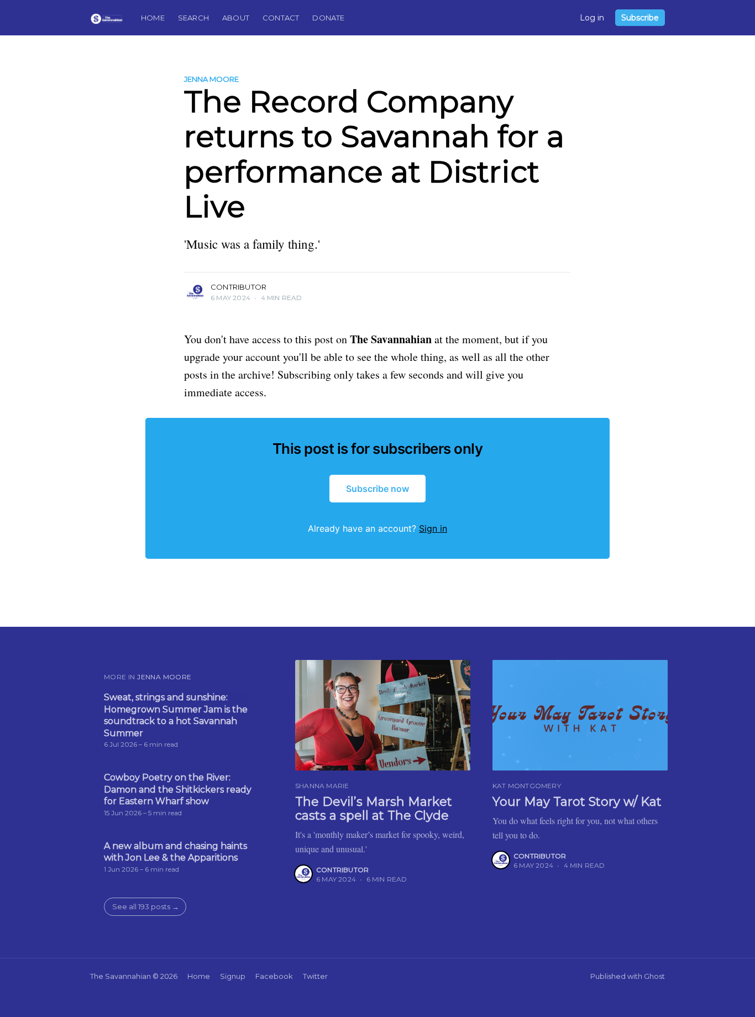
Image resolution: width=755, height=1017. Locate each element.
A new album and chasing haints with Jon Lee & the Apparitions (175, 852)
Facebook (274, 976)
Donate (328, 17)
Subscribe (640, 18)
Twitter (315, 976)
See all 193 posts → (145, 906)
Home (153, 17)
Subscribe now (377, 488)
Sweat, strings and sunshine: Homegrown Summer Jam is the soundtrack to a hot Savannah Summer (176, 715)
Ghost (654, 976)
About (235, 17)
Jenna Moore (211, 79)
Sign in (433, 528)
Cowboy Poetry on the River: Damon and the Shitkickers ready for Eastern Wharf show (177, 789)
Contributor (238, 286)
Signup (232, 976)
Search (193, 17)
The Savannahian (120, 976)
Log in (592, 18)
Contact (281, 17)
